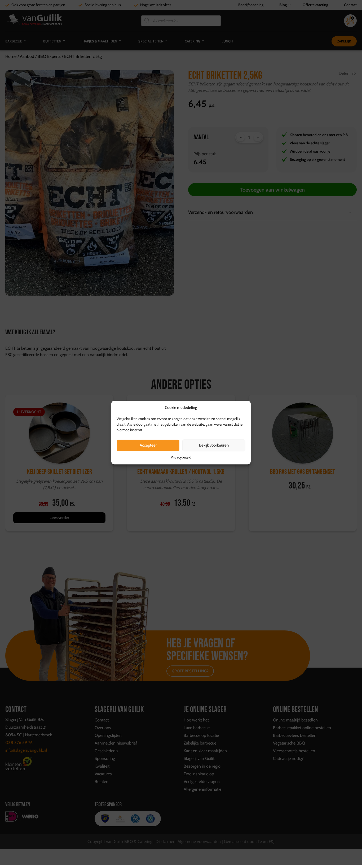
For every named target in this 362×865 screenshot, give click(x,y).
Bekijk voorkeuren (214, 445)
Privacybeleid (181, 457)
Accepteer (148, 445)
